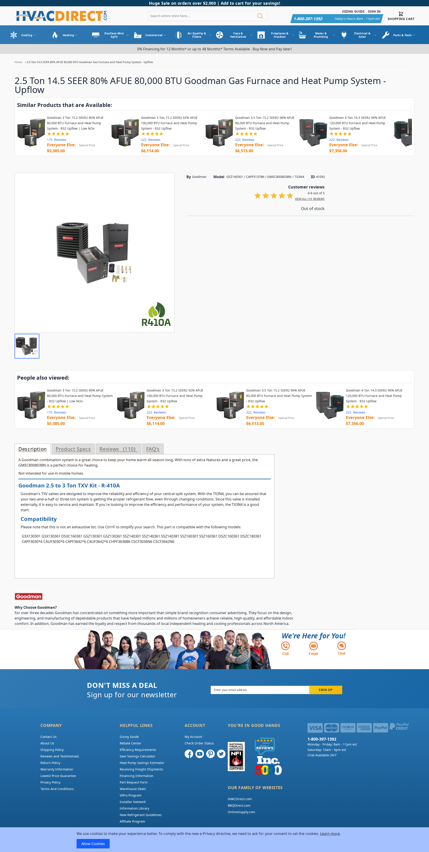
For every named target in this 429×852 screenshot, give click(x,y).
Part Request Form (134, 782)
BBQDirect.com (239, 805)
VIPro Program (131, 795)
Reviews (117, 449)
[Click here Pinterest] (210, 754)
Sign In (374, 11)
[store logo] (61, 15)
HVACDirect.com (240, 799)
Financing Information (136, 776)
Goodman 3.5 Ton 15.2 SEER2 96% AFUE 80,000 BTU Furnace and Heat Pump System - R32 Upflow (264, 123)
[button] (27, 346)
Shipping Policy (52, 750)
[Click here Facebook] (189, 754)
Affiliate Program (132, 821)
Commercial (153, 35)
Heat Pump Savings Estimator (142, 763)
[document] (214, 839)
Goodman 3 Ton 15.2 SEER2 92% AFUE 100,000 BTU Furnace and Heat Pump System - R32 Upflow (169, 123)
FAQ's (153, 449)
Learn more (330, 833)
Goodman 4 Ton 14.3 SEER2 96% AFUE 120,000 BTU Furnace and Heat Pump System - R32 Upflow (357, 123)
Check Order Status (199, 743)
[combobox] (208, 16)
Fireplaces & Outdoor (280, 35)
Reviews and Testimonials (59, 756)
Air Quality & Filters (197, 35)
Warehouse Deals (133, 789)
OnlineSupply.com (241, 812)
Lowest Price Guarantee (58, 776)
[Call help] (285, 648)
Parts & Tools (402, 35)
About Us (47, 743)
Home (18, 62)
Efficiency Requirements (138, 750)
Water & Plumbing (321, 35)
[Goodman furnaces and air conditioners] (156, 596)
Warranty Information (56, 769)
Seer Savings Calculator (137, 756)
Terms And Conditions (57, 789)
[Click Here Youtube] (199, 754)
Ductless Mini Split (114, 35)
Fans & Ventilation (238, 35)
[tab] (33, 449)
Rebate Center (130, 743)
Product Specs (73, 449)
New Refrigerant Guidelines (141, 815)
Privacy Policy (50, 782)
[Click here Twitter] (221, 754)
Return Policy (50, 763)
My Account (193, 737)
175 (56, 139)
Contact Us (48, 737)
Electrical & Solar (362, 35)
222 (150, 139)
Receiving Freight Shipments (141, 769)
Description (32, 449)
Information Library (134, 808)
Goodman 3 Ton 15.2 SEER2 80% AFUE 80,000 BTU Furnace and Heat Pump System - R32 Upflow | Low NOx (75, 123)
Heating (68, 35)
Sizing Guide (353, 11)
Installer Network (133, 802)
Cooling (26, 35)
